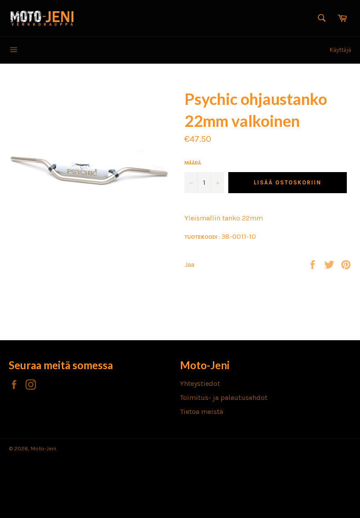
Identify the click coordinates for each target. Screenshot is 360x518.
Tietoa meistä (201, 411)
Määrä (192, 163)
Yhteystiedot (200, 383)
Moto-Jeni (43, 448)
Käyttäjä (340, 50)
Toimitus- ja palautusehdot (223, 397)
